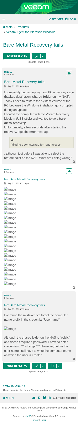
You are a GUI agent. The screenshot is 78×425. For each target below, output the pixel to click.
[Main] (39, 7)
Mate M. (8, 72)
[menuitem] (70, 19)
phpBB (28, 416)
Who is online (14, 385)
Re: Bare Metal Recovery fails (24, 179)
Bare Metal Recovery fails (33, 45)
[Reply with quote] (69, 73)
